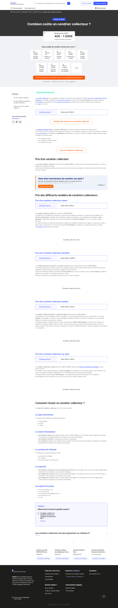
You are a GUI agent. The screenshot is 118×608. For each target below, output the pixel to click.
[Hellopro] (11, 12)
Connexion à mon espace (52, 574)
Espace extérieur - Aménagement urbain (22, 12)
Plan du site (48, 593)
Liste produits (49, 576)
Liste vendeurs (49, 579)
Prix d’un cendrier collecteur (21, 97)
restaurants (40, 102)
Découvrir (42, 521)
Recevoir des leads (46, 186)
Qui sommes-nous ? (30, 8)
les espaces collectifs (64, 100)
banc (39, 104)
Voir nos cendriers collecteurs (71, 150)
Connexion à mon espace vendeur (74, 574)
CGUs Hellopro (70, 590)
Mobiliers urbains (37, 12)
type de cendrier (42, 133)
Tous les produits (17, 8)
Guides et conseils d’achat (52, 590)
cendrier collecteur (42, 98)
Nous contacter (49, 588)
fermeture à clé (41, 227)
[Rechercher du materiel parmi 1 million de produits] (68, 3)
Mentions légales (70, 588)
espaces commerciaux (63, 102)
